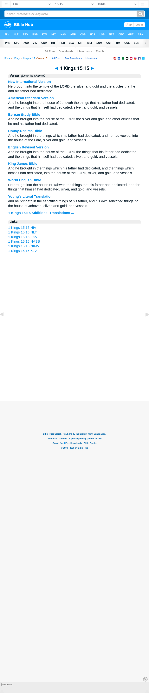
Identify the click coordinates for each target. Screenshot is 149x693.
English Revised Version (28, 147)
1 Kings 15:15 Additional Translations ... (41, 213)
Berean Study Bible (24, 115)
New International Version (29, 82)
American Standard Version (31, 98)
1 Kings (16, 58)
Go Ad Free (7, 684)
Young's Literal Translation (30, 196)
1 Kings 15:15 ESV (22, 237)
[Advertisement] (74, 363)
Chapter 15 (29, 58)
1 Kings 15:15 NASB (24, 241)
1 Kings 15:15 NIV (22, 228)
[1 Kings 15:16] (144, 323)
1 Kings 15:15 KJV (22, 251)
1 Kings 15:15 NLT (22, 232)
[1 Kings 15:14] (5, 323)
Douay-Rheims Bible (25, 131)
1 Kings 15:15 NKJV (23, 246)
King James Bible (22, 164)
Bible (7, 58)
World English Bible (24, 180)
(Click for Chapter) (32, 76)
